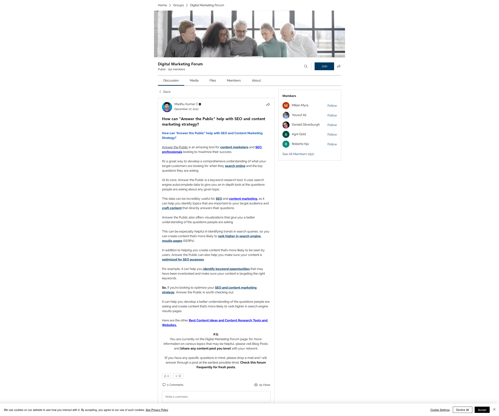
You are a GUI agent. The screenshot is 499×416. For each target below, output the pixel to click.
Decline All (462, 410)
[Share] (268, 104)
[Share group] (338, 66)
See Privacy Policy (157, 410)
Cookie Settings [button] (440, 410)
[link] (171, 80)
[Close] (494, 410)
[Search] (305, 66)
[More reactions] (178, 376)
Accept (482, 410)
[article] (216, 253)
